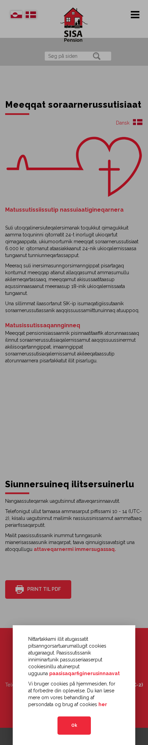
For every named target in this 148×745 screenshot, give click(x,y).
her (102, 704)
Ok (74, 725)
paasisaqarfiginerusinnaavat (84, 673)
